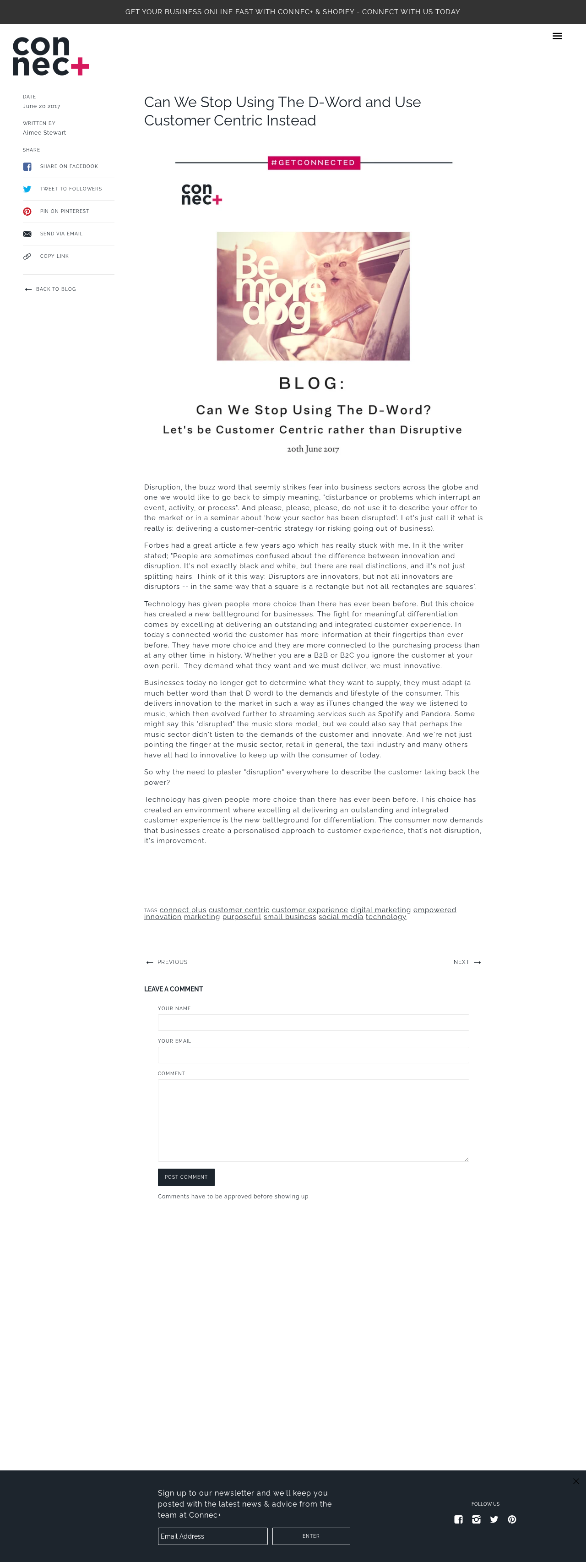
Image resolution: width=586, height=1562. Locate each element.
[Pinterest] (512, 1519)
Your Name (174, 1008)
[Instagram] (476, 1519)
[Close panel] (576, 1480)
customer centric (239, 910)
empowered (434, 910)
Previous (172, 962)
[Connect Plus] (51, 56)
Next (463, 962)
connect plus (183, 910)
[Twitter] (494, 1519)
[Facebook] (459, 1519)
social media (341, 917)
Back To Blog (55, 289)
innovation (163, 917)
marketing (202, 917)
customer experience (310, 910)
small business (290, 917)
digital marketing (381, 910)
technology (386, 917)
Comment (171, 1073)
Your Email (174, 1041)
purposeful (241, 917)
